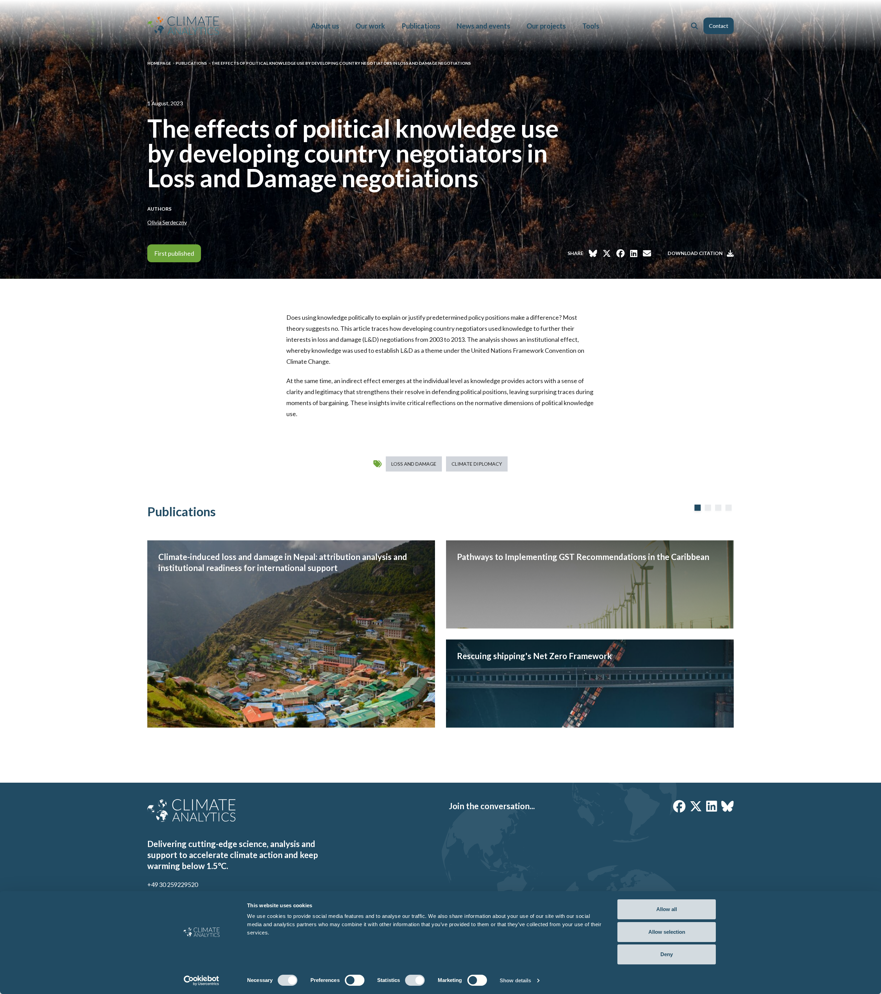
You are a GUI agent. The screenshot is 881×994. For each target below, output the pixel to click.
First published (174, 253)
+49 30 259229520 (172, 884)
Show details (515, 980)
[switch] (354, 980)
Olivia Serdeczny (167, 222)
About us (325, 26)
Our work (370, 26)
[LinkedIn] (711, 806)
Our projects (546, 26)
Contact (718, 25)
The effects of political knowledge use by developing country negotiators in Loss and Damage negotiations (341, 63)
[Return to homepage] (183, 26)
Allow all (666, 909)
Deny (666, 954)
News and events (483, 26)
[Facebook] (679, 806)
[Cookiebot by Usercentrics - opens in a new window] (201, 980)
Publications (421, 26)
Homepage (159, 63)
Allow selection (666, 932)
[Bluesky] (727, 806)
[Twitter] (696, 806)
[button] (694, 26)
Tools (590, 26)
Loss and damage (413, 464)
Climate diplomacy (477, 464)
